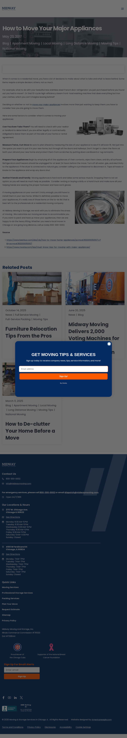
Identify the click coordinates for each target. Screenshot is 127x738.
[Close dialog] (109, 343)
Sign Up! (63, 376)
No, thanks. (63, 383)
